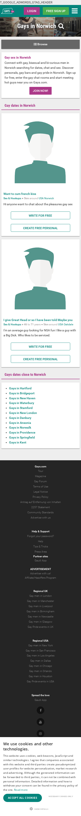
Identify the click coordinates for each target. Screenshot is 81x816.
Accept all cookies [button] (22, 798)
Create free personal (40, 228)
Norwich (49, 198)
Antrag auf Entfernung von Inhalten (40, 502)
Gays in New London (23, 413)
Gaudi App (41, 560)
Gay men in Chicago (40, 665)
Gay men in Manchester (40, 601)
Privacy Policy (40, 496)
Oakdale (68, 324)
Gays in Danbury (20, 418)
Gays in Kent (17, 442)
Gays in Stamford (21, 408)
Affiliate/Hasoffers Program (40, 577)
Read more (21, 790)
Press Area (41, 551)
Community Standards (40, 512)
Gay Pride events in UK (41, 626)
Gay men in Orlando (40, 671)
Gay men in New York (40, 645)
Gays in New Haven (22, 398)
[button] (40, 809)
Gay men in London (40, 595)
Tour (40, 471)
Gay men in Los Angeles (40, 655)
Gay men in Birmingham (40, 611)
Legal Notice (40, 491)
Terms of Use (40, 486)
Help (40, 541)
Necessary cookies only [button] (61, 796)
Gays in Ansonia (20, 422)
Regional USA (40, 640)
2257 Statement (40, 507)
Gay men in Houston (40, 676)
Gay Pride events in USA (40, 681)
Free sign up (55, 11)
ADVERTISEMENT (40, 569)
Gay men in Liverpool (41, 606)
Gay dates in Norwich (20, 105)
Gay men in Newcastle (40, 616)
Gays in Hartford (20, 388)
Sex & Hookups (12, 198)
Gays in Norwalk (20, 427)
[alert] (40, 776)
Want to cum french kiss (19, 194)
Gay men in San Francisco (41, 650)
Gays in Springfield (22, 437)
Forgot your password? (40, 536)
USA (41, 198)
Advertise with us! (40, 573)
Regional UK (40, 591)
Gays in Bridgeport (22, 393)
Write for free (40, 215)
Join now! (40, 90)
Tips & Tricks (40, 546)
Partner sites (40, 556)
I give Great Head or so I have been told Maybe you (38, 320)
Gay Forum (40, 481)
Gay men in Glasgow (40, 621)
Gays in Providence (22, 432)
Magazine (40, 476)
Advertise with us (41, 517)
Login (31, 11)
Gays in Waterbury (21, 403)
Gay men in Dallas (40, 660)
